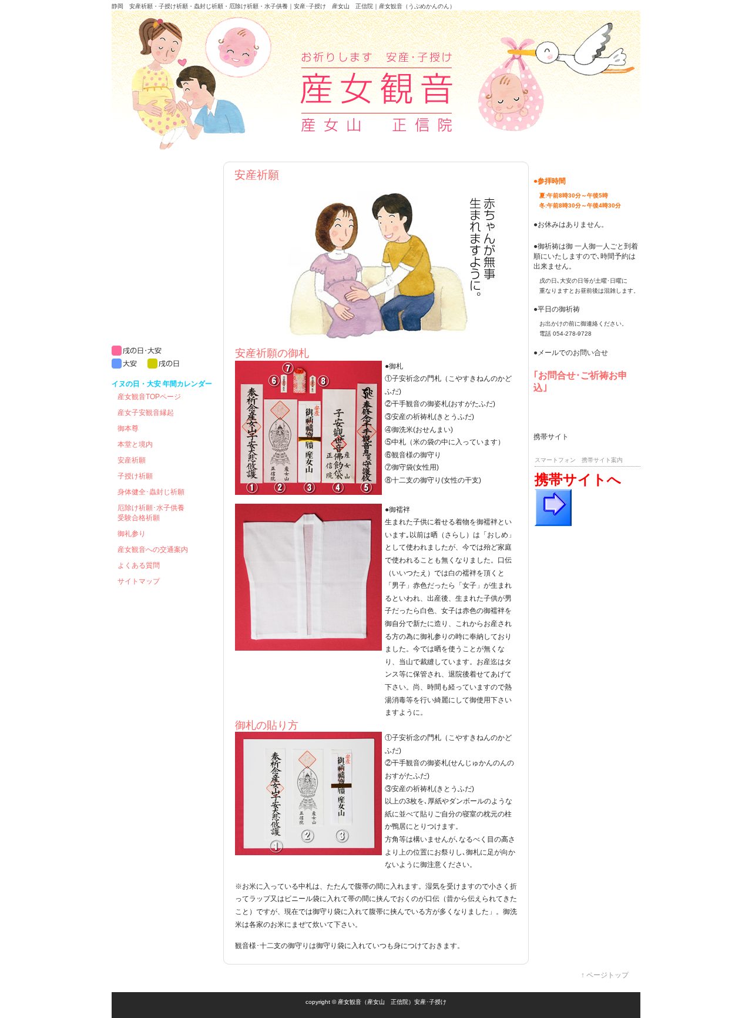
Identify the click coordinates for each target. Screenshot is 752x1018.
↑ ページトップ (605, 975)
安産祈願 (132, 460)
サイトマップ (139, 581)
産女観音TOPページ (149, 397)
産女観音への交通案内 (153, 549)
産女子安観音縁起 (146, 412)
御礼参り (132, 534)
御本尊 (128, 428)
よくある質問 (139, 565)
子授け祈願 (135, 476)
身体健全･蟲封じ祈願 (151, 492)
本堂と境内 (135, 444)
